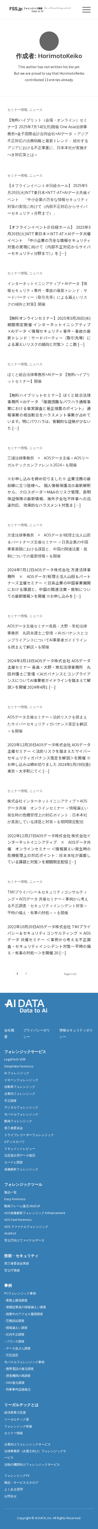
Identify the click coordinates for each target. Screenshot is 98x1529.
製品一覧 (10, 1192)
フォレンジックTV (16, 1475)
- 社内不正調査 (14, 1334)
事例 (8, 1285)
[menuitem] (84, 9)
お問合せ (10, 1496)
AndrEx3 (10, 1233)
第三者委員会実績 (16, 1263)
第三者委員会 (13, 1128)
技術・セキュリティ (21, 1255)
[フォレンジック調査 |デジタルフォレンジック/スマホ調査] (40, 9)
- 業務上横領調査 (16, 1300)
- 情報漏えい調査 (16, 1327)
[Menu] (84, 9)
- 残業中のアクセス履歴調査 (23, 1314)
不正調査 (10, 1100)
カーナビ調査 (13, 1162)
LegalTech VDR (14, 1059)
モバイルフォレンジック (21, 1114)
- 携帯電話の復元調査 (19, 1368)
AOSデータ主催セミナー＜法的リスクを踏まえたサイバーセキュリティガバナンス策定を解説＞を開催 (47, 724)
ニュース (36, 109)
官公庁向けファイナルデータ (24, 1240)
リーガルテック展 (16, 1419)
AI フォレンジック (16, 1073)
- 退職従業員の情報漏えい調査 (25, 1307)
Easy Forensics (15, 1199)
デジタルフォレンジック (21, 1107)
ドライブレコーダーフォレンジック (29, 1135)
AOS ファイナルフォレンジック (26, 1226)
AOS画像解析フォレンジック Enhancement (34, 1213)
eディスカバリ (14, 1141)
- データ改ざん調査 (17, 1348)
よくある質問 (13, 1489)
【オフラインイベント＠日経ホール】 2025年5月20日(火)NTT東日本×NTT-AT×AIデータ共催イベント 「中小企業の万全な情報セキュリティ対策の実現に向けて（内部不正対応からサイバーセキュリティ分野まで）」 (49, 199)
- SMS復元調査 (14, 1382)
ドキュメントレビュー (19, 1148)
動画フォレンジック (18, 1121)
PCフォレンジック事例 (20, 1293)
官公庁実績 (12, 1270)
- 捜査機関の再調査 (17, 1375)
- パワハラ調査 (14, 1341)
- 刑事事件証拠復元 (17, 1389)
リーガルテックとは (21, 1404)
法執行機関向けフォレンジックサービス (32, 1464)
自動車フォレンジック (19, 1086)
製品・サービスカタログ (21, 1482)
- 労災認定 (11, 1355)
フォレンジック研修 (18, 1426)
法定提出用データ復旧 (19, 1155)
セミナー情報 (17, 109)
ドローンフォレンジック (21, 1080)
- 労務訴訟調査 (14, 1320)
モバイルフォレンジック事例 (24, 1362)
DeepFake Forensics (19, 1066)
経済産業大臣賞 (15, 1412)
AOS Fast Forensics (18, 1219)
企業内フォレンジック (19, 1093)
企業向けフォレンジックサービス (27, 1444)
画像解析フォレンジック (21, 1169)
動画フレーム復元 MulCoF (22, 1206)
